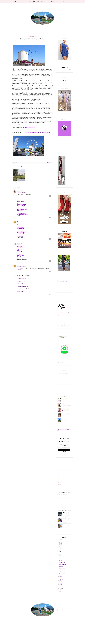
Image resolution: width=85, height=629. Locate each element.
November (61, 575)
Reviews (52, 1)
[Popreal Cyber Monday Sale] (62, 281)
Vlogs (38, 1)
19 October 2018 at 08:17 (21, 244)
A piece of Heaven (62, 571)
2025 (59, 540)
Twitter (59, 482)
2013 (59, 591)
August (60, 579)
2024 (59, 542)
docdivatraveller (30, 41)
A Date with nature (62, 568)
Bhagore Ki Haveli (62, 562)
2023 (59, 543)
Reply (50, 217)
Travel (34, 1)
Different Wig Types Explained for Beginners (67, 525)
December (61, 555)
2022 (59, 544)
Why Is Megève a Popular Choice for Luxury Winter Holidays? (67, 513)
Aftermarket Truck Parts (21, 278)
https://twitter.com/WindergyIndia (30, 130)
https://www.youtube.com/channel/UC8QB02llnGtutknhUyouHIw (38, 132)
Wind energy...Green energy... (64, 558)
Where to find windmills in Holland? (18, 182)
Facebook (59, 484)
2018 (59, 550)
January (60, 588)
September (61, 577)
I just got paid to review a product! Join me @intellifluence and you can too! (64, 314)
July (60, 580)
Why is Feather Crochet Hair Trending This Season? (67, 520)
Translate (64, 337)
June (60, 581)
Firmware (19, 269)
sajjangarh (61, 566)
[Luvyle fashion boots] (64, 223)
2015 (59, 554)
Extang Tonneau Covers (21, 281)
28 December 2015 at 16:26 (21, 192)
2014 (59, 589)
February (60, 587)
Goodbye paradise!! (62, 573)
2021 (59, 546)
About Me (42, 1)
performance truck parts (21, 283)
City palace (61, 560)
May (60, 583)
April (60, 584)
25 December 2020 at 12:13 (21, 266)
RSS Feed (59, 480)
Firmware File (20, 265)
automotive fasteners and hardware (23, 288)
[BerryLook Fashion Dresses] (62, 362)
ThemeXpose (60, 609)
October (60, 576)
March (60, 585)
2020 (59, 547)
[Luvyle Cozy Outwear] (61, 184)
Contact (47, 1)
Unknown (19, 221)
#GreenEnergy (32, 36)
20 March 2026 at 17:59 (21, 276)
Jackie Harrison (21, 191)
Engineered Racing (20, 291)
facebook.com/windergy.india (30, 127)
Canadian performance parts (22, 286)
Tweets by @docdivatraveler (62, 494)
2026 (59, 539)
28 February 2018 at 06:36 (21, 201)
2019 (59, 548)
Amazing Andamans (62, 564)
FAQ (58, 477)
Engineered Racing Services (23, 275)
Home (30, 1)
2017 (59, 551)
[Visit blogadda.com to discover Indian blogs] (64, 430)
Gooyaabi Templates (70, 609)
